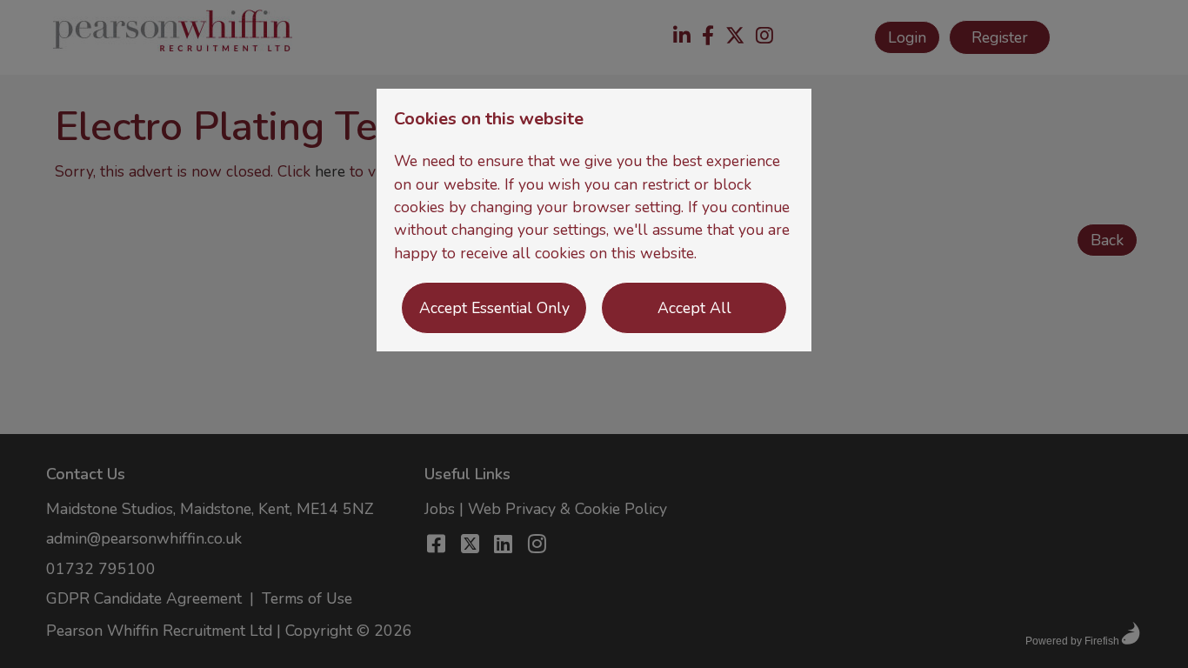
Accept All (694, 307)
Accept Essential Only (494, 307)
